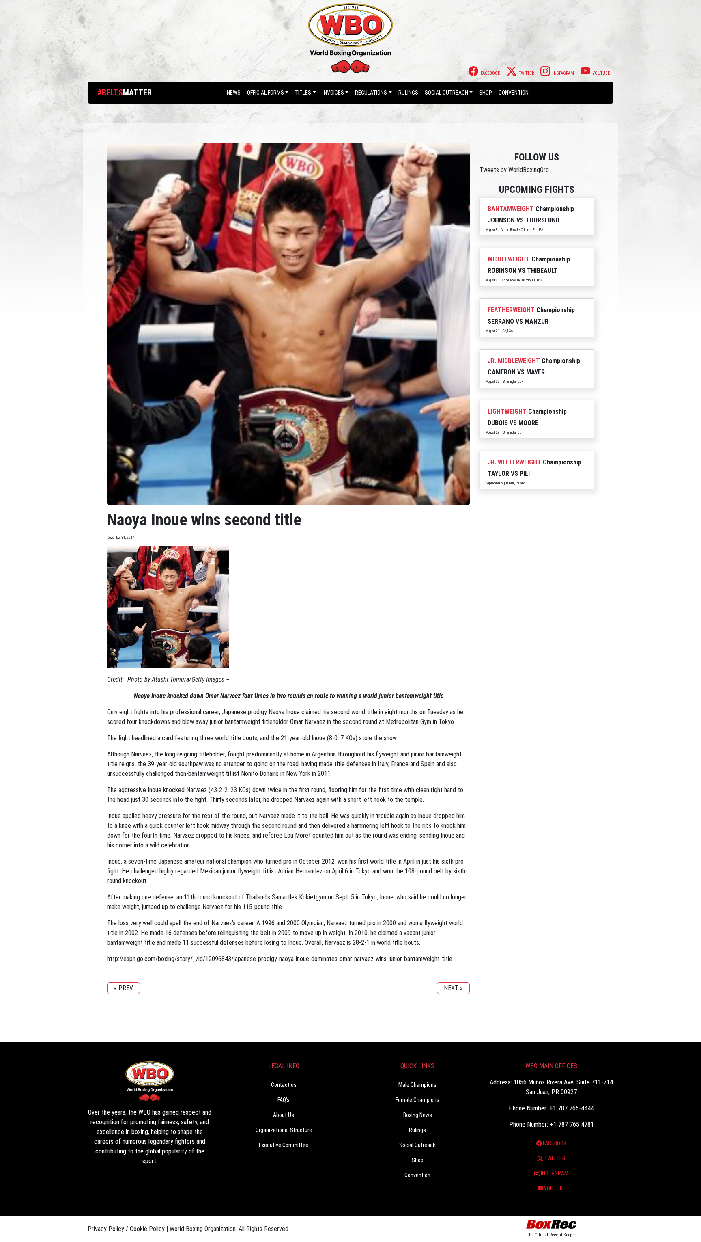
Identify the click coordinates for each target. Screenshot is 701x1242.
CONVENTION (514, 92)
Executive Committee (283, 1145)
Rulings (408, 92)
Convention (417, 1175)
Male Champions (417, 1085)
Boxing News (417, 1115)
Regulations (371, 92)
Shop (485, 92)
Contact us (284, 1085)
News (234, 92)
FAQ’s (283, 1100)
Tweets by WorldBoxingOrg (514, 170)
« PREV (123, 988)
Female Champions (417, 1100)
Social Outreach (446, 92)
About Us (283, 1115)
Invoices (333, 92)
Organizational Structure (284, 1130)
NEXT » (453, 988)
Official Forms (265, 92)
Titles (303, 92)
